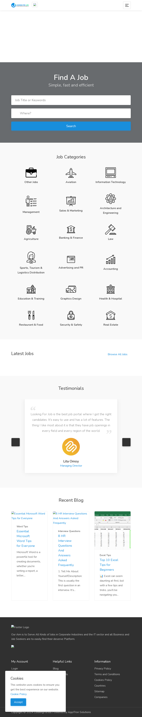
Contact (57, 673)
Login (14, 650)
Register (16, 656)
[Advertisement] (71, 36)
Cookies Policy (103, 662)
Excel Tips (105, 537)
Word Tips (22, 508)
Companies (101, 679)
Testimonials (60, 656)
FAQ (55, 662)
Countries (100, 667)
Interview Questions (69, 512)
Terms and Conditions (107, 656)
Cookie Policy (19, 694)
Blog (56, 650)
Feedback (59, 667)
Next (126, 433)
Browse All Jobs (117, 354)
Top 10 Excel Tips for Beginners (109, 546)
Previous (15, 433)
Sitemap (99, 673)
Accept (18, 702)
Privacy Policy (102, 650)
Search (71, 126)
